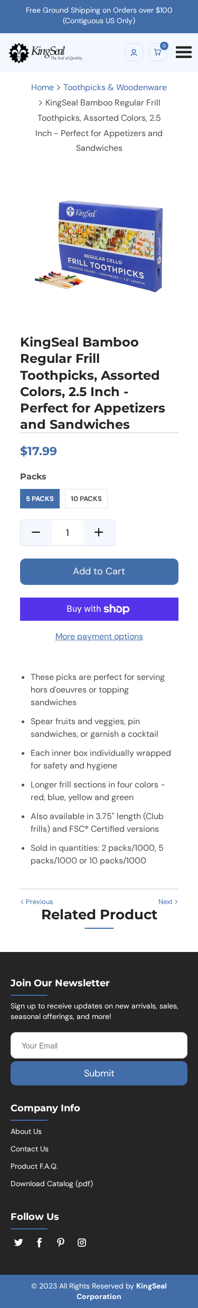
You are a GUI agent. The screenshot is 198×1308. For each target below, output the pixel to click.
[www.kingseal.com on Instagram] (82, 1243)
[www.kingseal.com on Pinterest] (61, 1243)
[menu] (182, 49)
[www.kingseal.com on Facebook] (40, 1243)
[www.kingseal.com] (70, 49)
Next (166, 901)
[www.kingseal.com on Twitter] (18, 1243)
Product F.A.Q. (34, 1166)
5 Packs (40, 498)
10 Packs (86, 498)
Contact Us (30, 1148)
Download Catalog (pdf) (52, 1183)
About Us (26, 1131)
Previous (38, 901)
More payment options (99, 636)
